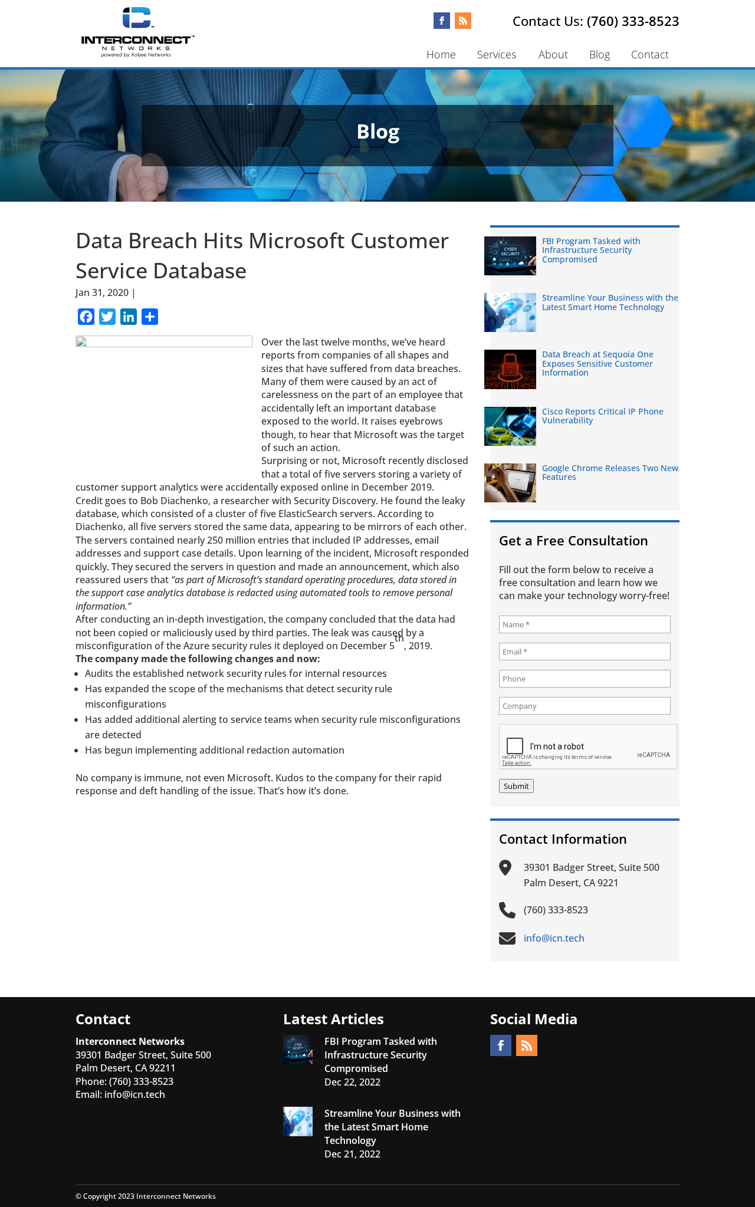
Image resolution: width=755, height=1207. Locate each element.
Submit (516, 786)
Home (441, 54)
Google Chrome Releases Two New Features (610, 472)
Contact (650, 54)
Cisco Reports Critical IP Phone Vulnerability (603, 416)
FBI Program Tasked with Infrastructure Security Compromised (591, 250)
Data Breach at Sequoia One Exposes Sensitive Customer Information (598, 363)
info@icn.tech (134, 1094)
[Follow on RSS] (463, 20)
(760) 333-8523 (633, 20)
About (553, 54)
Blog (599, 54)
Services (496, 54)
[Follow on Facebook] (442, 20)
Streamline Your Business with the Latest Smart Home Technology (610, 302)
